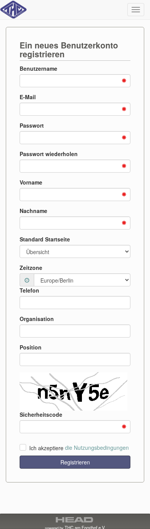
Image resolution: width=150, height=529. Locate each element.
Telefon (29, 290)
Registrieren (75, 462)
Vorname (31, 182)
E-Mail (28, 97)
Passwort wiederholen (49, 154)
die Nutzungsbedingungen (97, 448)
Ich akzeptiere (46, 448)
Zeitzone (31, 267)
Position (31, 347)
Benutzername (38, 68)
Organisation (37, 319)
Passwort (32, 125)
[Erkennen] (27, 280)
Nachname (33, 211)
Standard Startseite (45, 239)
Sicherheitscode (41, 414)
